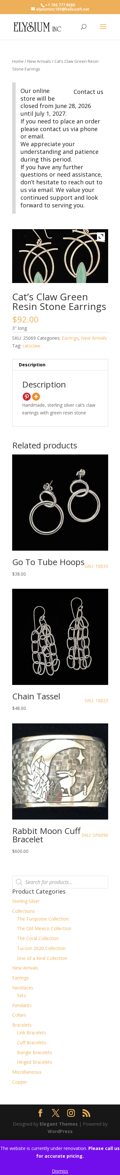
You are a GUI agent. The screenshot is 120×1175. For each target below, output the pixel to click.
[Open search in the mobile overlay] (60, 882)
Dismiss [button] (60, 1171)
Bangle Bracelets (34, 1052)
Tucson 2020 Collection (41, 948)
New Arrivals (39, 61)
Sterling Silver (26, 901)
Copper (19, 1082)
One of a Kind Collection (42, 958)
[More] (36, 397)
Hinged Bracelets (34, 1062)
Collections (23, 911)
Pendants (22, 1005)
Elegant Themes (59, 1124)
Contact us (88, 92)
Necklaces (22, 988)
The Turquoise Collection (43, 919)
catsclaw (31, 346)
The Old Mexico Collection (44, 928)
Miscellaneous (27, 1072)
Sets (21, 995)
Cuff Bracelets (31, 1042)
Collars (19, 1015)
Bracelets (22, 1025)
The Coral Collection (38, 938)
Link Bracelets (31, 1032)
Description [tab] (32, 365)
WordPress (60, 1131)
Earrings (70, 338)
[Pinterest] (27, 397)
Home (18, 61)
